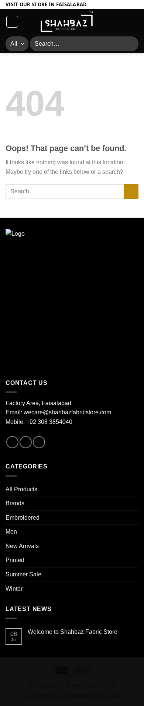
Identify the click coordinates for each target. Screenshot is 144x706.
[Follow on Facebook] (12, 442)
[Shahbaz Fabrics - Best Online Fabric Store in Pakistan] (66, 22)
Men (11, 531)
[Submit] (130, 43)
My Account (44, 685)
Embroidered (23, 517)
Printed (15, 560)
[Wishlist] (109, 22)
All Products (21, 489)
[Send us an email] (39, 442)
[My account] (122, 22)
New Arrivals (22, 546)
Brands (15, 503)
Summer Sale (23, 574)
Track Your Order (90, 685)
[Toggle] (135, 489)
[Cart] (134, 22)
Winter (14, 589)
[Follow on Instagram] (26, 442)
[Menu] (12, 22)
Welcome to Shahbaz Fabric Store (72, 632)
